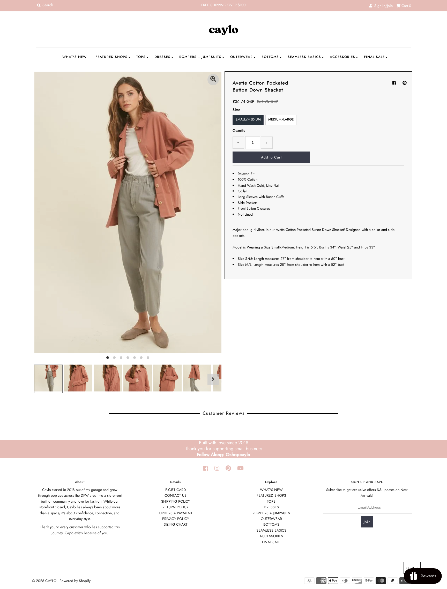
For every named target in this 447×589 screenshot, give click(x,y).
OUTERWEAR (241, 56)
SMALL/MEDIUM (248, 119)
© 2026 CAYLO (44, 580)
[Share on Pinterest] (405, 83)
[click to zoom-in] (213, 79)
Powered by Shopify (75, 580)
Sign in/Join (382, 5)
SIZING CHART (176, 524)
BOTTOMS (270, 56)
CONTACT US (176, 495)
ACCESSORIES (342, 56)
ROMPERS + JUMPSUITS (200, 56)
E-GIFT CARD (175, 489)
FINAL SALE (374, 56)
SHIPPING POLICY (175, 501)
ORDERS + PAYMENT (175, 513)
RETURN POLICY (175, 507)
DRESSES (162, 56)
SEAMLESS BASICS (304, 56)
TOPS (141, 56)
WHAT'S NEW (74, 56)
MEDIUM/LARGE (281, 119)
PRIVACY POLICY (175, 518)
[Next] (213, 379)
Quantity (239, 130)
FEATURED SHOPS (111, 56)
